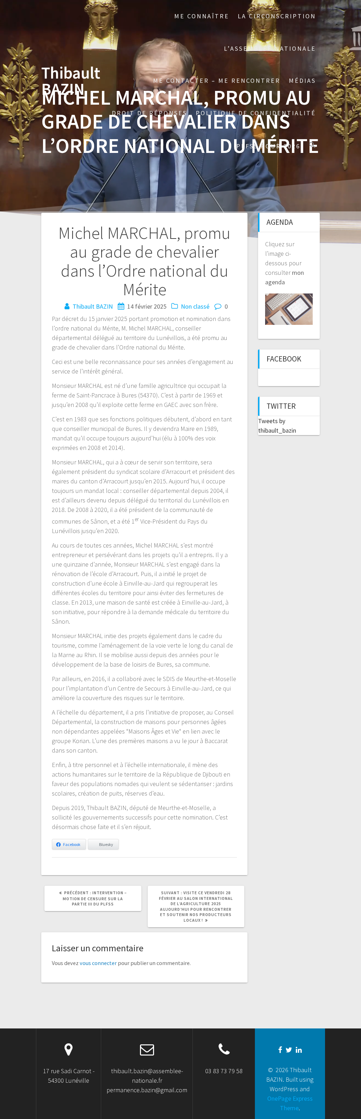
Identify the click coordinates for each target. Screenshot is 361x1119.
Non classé (195, 306)
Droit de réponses (149, 113)
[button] (312, 145)
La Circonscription (277, 16)
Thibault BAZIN (70, 81)
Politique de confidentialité (256, 113)
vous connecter (98, 962)
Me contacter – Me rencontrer (216, 80)
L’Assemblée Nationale (270, 48)
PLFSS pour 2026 (268, 146)
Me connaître (201, 16)
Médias (302, 80)
